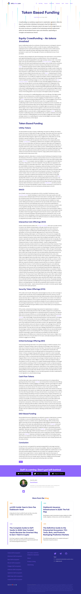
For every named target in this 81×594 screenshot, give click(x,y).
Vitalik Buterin (48, 182)
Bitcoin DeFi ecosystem (14, 563)
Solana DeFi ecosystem (14, 553)
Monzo (46, 73)
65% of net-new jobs (47, 61)
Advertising (30, 565)
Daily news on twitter (42, 473)
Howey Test (27, 434)
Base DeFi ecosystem (13, 559)
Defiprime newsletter (33, 555)
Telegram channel (58, 473)
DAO (48, 419)
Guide (21, 461)
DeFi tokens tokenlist (32, 552)
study (59, 176)
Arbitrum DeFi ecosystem (15, 569)
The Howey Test (26, 141)
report (20, 66)
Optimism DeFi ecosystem (15, 573)
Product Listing (31, 561)
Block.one (25, 161)
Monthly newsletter (24, 473)
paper (22, 99)
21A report (52, 424)
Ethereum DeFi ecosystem (15, 556)
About (29, 558)
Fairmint (37, 382)
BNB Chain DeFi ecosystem (15, 576)
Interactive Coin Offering (42, 225)
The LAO (42, 429)
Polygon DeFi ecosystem (14, 566)
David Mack (37, 17)
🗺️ (16, 584)
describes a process (23, 195)
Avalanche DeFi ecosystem (15, 579)
